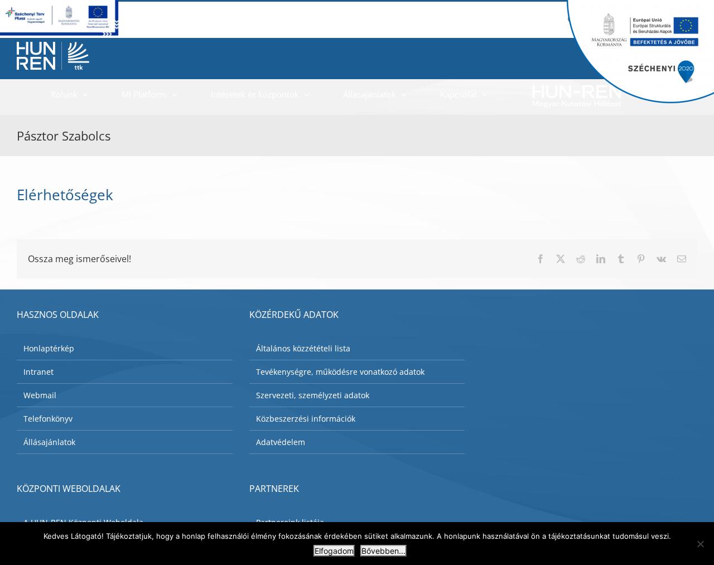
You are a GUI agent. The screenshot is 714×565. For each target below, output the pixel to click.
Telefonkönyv (48, 418)
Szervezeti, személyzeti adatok (312, 395)
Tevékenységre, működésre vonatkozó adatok (340, 371)
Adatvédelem (280, 442)
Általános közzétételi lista (303, 348)
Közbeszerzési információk (305, 418)
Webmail (39, 395)
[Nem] (700, 543)
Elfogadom (334, 551)
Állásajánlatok (49, 442)
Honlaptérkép (48, 348)
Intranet (38, 371)
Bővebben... (383, 551)
